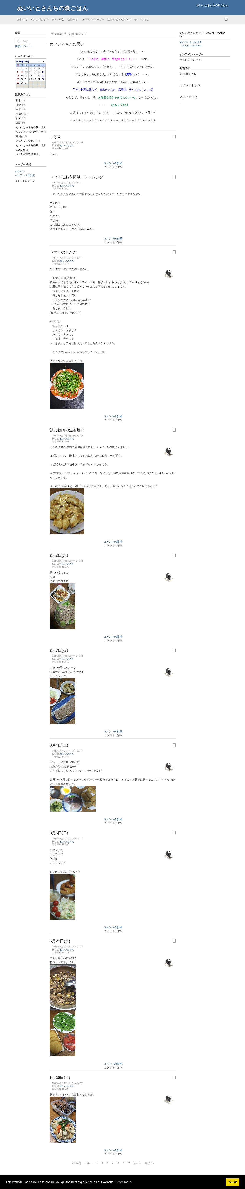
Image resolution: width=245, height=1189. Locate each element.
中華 (21, 109)
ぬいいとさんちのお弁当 (31, 131)
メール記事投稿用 (27, 154)
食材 (21, 118)
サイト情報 (58, 19)
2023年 (20, 61)
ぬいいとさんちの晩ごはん (52, 7)
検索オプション (39, 19)
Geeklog (22, 149)
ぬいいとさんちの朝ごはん (31, 127)
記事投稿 (22, 19)
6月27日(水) (60, 940)
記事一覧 (73, 19)
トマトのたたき (63, 252)
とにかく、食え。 (28, 140)
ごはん (55, 136)
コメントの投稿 (113, 163)
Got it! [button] (233, 1182)
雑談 (21, 122)
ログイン (20, 171)
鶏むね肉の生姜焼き (67, 429)
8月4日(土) (59, 745)
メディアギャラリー (93, 19)
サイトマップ (141, 19)
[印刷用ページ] (174, 136)
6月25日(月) (60, 1077)
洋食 (21, 104)
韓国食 (21, 136)
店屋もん (22, 113)
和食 (21, 100)
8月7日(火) (59, 650)
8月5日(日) (59, 832)
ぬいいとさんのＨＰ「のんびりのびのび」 (192, 44)
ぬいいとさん (67, 145)
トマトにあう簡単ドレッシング (76, 176)
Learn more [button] (123, 1182)
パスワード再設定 (25, 175)
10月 (26, 61)
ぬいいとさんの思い (119, 19)
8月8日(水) (59, 555)
